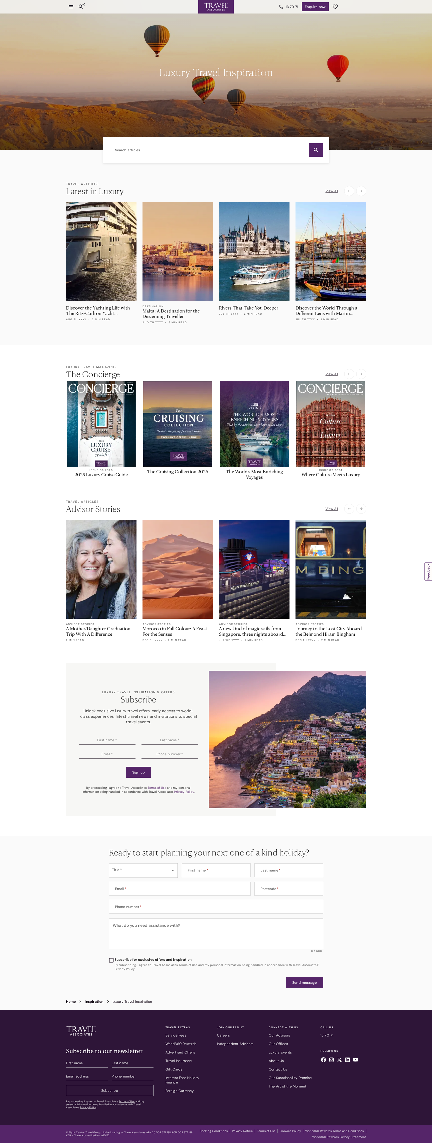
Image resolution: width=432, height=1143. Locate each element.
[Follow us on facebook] (323, 1060)
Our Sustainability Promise (290, 1078)
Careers (223, 1035)
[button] (316, 150)
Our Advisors (279, 1035)
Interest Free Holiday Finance (183, 1080)
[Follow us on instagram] (331, 1060)
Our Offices (278, 1044)
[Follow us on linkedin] (347, 1060)
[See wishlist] (335, 6)
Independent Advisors (235, 1044)
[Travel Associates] (216, 7)
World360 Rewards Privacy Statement (339, 1137)
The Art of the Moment (287, 1086)
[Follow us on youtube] (355, 1060)
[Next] (361, 191)
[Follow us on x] (339, 1060)
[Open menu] (71, 7)
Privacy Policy (184, 792)
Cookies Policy (290, 1131)
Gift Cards (174, 1069)
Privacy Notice (242, 1131)
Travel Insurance (179, 1060)
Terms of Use (157, 788)
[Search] (81, 7)
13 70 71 (292, 6)
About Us (276, 1060)
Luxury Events (280, 1052)
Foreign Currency (180, 1090)
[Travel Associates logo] (81, 1037)
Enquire (315, 6)
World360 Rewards (181, 1044)
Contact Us (278, 1069)
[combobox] (216, 150)
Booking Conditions (214, 1131)
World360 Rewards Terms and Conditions (334, 1131)
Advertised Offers (180, 1052)
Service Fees (176, 1035)
